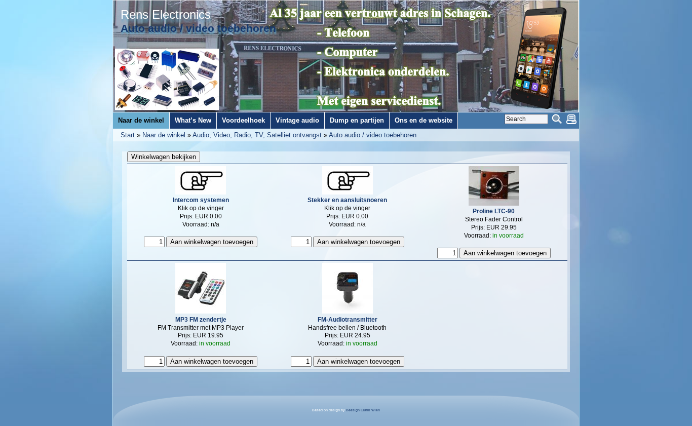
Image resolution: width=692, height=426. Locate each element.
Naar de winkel (163, 135)
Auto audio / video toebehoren (372, 135)
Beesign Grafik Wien (363, 410)
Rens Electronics (166, 14)
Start (128, 135)
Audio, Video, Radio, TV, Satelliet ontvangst (257, 135)
